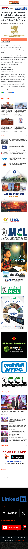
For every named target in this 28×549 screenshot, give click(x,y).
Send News (4, 483)
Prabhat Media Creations (19, 540)
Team (3, 475)
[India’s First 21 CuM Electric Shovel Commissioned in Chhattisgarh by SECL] (7, 105)
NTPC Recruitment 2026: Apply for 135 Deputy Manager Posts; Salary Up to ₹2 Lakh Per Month (18, 158)
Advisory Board (5, 479)
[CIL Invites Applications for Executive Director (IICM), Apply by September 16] (4, 141)
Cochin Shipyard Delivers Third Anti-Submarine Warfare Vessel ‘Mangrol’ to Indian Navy (21, 112)
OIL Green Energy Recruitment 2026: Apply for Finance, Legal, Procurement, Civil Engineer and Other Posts (18, 152)
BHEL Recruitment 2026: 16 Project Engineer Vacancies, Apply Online (16, 145)
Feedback (4, 481)
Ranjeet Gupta (5, 23)
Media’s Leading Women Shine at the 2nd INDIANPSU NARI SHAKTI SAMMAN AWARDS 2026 (17, 427)
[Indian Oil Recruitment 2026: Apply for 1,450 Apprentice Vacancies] (4, 165)
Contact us (4, 485)
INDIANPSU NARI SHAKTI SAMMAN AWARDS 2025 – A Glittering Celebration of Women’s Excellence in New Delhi (18, 439)
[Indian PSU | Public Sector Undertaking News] (14, 2)
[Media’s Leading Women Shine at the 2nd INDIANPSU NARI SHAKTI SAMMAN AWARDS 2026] (4, 427)
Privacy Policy (5, 477)
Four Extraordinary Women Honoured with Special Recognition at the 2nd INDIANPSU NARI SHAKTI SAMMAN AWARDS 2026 (17, 419)
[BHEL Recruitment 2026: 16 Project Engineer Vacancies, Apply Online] (4, 146)
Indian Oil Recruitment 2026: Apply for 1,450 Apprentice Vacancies (17, 164)
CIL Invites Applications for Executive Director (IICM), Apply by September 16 (18, 140)
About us (4, 473)
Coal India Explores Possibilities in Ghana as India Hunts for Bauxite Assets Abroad (6, 128)
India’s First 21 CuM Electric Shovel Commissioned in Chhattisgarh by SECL (7, 112)
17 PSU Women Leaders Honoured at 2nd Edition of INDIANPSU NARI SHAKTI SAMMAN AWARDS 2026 (17, 433)
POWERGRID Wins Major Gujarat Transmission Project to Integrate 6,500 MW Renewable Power (20, 128)
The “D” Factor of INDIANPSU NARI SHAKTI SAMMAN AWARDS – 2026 (12, 412)
